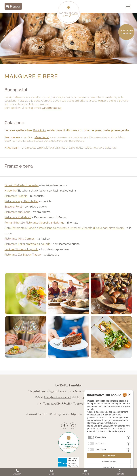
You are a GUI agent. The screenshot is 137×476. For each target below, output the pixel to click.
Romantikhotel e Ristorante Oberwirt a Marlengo (34, 222)
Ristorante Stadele (16, 196)
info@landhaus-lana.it (57, 397)
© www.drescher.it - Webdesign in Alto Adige (51, 414)
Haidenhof (11, 190)
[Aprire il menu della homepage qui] (128, 6)
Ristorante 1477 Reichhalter (21, 201)
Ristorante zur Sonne (18, 212)
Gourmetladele (51, 107)
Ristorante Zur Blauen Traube (23, 254)
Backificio (39, 130)
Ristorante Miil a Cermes (20, 238)
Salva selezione (109, 461)
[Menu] (128, 6)
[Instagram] (73, 426)
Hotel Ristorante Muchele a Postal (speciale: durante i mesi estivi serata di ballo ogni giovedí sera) (64, 228)
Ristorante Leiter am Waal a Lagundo (27, 244)
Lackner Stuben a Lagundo (21, 249)
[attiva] (91, 443)
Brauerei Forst (13, 206)
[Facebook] (64, 426)
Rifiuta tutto (108, 467)
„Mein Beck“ (41, 137)
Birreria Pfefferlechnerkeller (22, 185)
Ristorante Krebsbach (18, 217)
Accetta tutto (109, 456)
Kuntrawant (12, 147)
